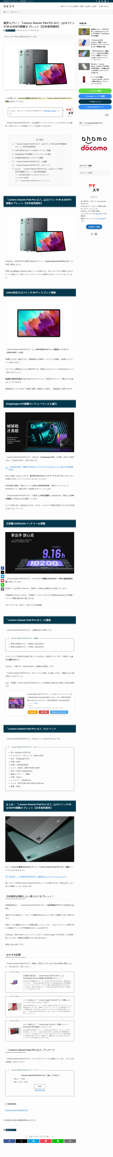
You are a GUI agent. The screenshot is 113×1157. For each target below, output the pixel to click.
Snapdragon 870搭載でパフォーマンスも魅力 (33, 154)
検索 (106, 115)
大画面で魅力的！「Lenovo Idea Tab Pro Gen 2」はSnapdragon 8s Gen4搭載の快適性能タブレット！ (43, 977)
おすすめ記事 (23, 178)
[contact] (105, 1)
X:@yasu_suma (49, 111)
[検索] (108, 1)
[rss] (102, 1)
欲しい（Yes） (20, 1079)
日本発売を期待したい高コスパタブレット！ (34, 175)
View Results (40, 1090)
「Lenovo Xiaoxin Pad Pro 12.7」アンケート (34, 180)
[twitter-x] (96, 1)
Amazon (33, 712)
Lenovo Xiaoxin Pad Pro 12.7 (16, 1110)
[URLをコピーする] (70, 1141)
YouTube (101, 218)
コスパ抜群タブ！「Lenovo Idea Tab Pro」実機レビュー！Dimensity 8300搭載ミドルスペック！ (46, 1026)
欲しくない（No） (21, 1082)
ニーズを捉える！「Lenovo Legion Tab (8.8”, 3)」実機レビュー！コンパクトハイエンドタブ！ (47, 1001)
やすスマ (9, 6)
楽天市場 (44, 712)
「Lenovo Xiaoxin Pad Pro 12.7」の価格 (31, 161)
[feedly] (99, 1)
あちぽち (99, 213)
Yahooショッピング (59, 712)
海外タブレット (10, 30)
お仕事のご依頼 (94, 227)
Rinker (36, 703)
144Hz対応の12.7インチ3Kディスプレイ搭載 (33, 150)
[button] (9, 1141)
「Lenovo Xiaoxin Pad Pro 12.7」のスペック (32, 165)
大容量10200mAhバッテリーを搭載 (29, 158)
